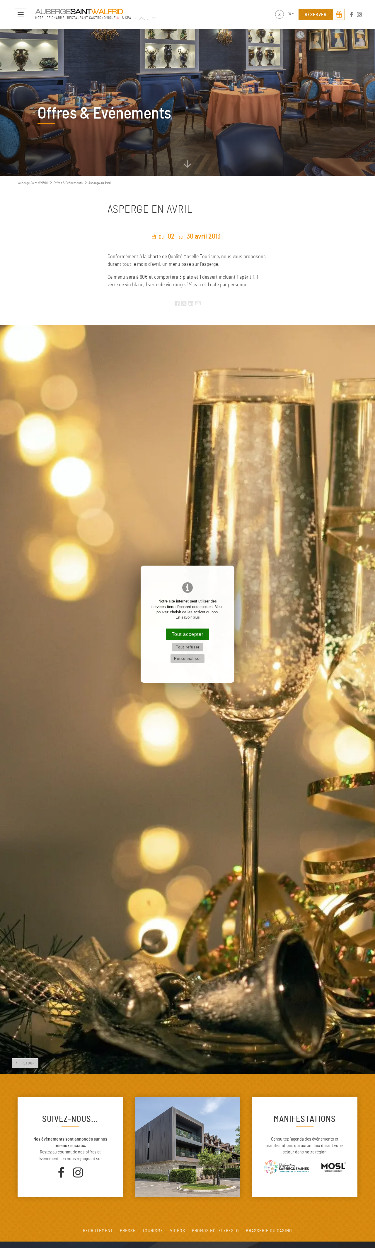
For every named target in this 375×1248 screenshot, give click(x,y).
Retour (28, 1063)
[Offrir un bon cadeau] (339, 14)
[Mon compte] (279, 14)
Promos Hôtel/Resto (215, 1230)
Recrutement (98, 1230)
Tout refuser (188, 647)
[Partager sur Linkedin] (190, 304)
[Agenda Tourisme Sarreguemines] (286, 1168)
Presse (128, 1230)
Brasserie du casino (269, 1230)
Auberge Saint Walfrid (33, 183)
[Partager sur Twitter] (184, 304)
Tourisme (152, 1230)
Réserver (316, 14)
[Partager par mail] (198, 304)
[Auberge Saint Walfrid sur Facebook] (351, 14)
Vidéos (177, 1230)
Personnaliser (187, 658)
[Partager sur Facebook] (177, 304)
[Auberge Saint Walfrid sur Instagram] (359, 14)
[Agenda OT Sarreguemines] (333, 1168)
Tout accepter (187, 634)
